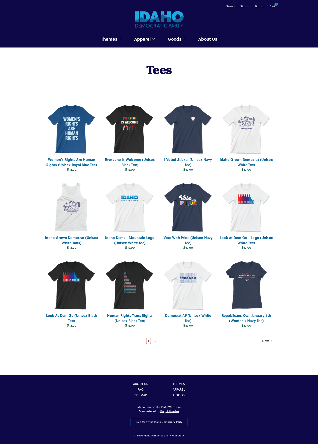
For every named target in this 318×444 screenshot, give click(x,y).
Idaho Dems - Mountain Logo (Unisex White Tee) (130, 240)
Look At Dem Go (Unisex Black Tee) (71, 318)
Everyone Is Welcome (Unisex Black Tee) (130, 162)
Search (230, 6)
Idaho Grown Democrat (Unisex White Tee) (246, 162)
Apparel (142, 39)
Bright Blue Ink (169, 411)
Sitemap (140, 395)
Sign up (259, 6)
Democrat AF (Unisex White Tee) (188, 318)
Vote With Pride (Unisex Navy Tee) (188, 240)
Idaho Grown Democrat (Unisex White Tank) (71, 240)
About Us (207, 39)
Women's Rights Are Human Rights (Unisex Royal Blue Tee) (71, 162)
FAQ (141, 389)
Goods (174, 39)
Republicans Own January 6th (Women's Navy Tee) (246, 318)
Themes (109, 39)
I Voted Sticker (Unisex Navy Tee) (188, 162)
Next (266, 341)
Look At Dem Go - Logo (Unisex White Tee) (246, 240)
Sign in (244, 6)
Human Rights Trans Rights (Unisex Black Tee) (130, 318)
